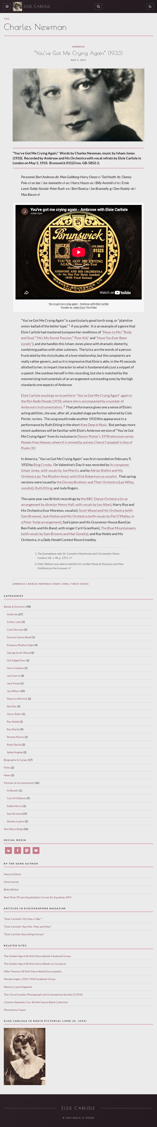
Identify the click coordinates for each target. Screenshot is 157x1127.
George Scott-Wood (18, 652)
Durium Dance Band (19, 637)
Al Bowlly (12, 790)
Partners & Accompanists (19, 782)
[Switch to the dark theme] (150, 6)
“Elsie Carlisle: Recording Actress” (24, 934)
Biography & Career (15, 759)
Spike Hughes (15, 752)
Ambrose (78, 46)
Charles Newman (38, 584)
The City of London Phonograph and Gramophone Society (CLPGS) (43, 994)
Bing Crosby (43, 465)
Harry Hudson (15, 668)
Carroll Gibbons (16, 798)
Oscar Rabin (14, 714)
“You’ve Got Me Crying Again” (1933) (78, 53)
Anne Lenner (11, 881)
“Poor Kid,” (81, 338)
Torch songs (79, 584)
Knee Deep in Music (93, 425)
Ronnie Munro (15, 737)
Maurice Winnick (17, 698)
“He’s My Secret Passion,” (54, 338)
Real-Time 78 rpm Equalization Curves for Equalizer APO (37, 897)
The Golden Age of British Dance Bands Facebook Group (37, 956)
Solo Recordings (13, 829)
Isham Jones (60, 584)
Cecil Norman (15, 629)
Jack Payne (13, 683)
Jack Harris (13, 675)
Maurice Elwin (12, 874)
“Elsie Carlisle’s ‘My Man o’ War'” (23, 919)
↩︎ (70, 557)
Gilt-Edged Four (16, 660)
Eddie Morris (14, 806)
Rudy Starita (14, 744)
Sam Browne (14, 813)
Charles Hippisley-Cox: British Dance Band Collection (36, 1002)
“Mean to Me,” (112, 332)
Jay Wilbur (13, 691)
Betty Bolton (11, 889)
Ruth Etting (43, 488)
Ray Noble (13, 721)
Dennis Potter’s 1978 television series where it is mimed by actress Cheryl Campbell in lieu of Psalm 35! (77, 442)
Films (7, 767)
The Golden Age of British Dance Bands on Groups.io (35, 963)
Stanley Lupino (15, 821)
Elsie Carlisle (37, 6)
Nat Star (12, 706)
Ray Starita (13, 729)
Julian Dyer (79, 307)
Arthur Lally (14, 621)
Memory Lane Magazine (18, 986)
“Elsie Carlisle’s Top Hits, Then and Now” (27, 926)
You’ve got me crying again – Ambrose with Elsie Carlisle (79, 303)
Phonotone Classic (15, 1009)
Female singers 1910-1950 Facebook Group (29, 979)
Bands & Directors (15, 606)
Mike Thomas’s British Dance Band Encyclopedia (32, 971)
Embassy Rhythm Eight (20, 645)
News (7, 775)
